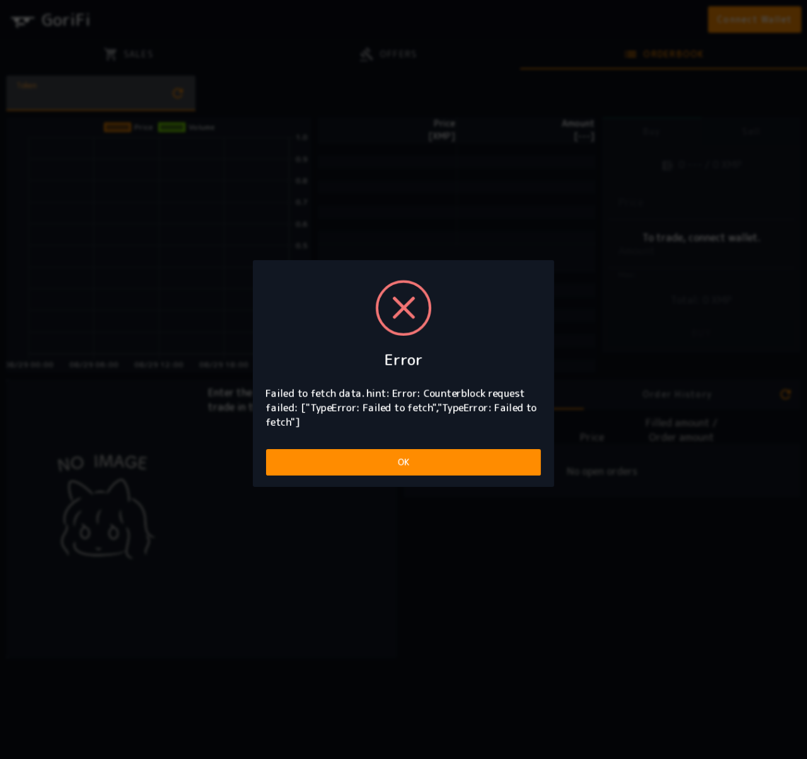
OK (404, 462)
